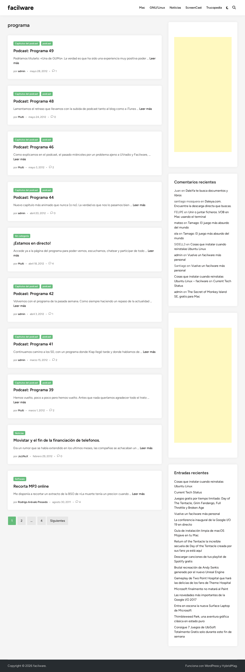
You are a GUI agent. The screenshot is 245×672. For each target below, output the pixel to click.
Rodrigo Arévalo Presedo (33, 502)
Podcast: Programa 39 (33, 389)
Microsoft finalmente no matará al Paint (201, 589)
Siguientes (57, 520)
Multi (21, 117)
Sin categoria (22, 236)
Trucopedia (214, 7)
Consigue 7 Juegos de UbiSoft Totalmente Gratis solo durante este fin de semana (203, 631)
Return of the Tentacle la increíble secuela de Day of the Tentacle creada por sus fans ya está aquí (203, 546)
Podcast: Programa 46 (33, 147)
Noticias (175, 7)
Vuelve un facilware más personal (197, 514)
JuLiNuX (23, 456)
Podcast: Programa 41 (33, 344)
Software (20, 479)
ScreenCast (193, 7)
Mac (142, 7)
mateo (178, 223)
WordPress (212, 666)
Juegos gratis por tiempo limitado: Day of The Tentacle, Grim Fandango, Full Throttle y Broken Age (202, 503)
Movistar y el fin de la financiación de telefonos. (56, 440)
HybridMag (229, 666)
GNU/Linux (157, 7)
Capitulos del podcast (26, 43)
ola (176, 233)
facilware (21, 7)
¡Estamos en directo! (32, 243)
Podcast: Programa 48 (33, 101)
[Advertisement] (203, 94)
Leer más (145, 109)
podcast (46, 43)
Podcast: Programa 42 (33, 293)
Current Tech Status (188, 492)
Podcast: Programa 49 (33, 50)
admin (21, 71)
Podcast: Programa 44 (33, 197)
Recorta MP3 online (31, 486)
